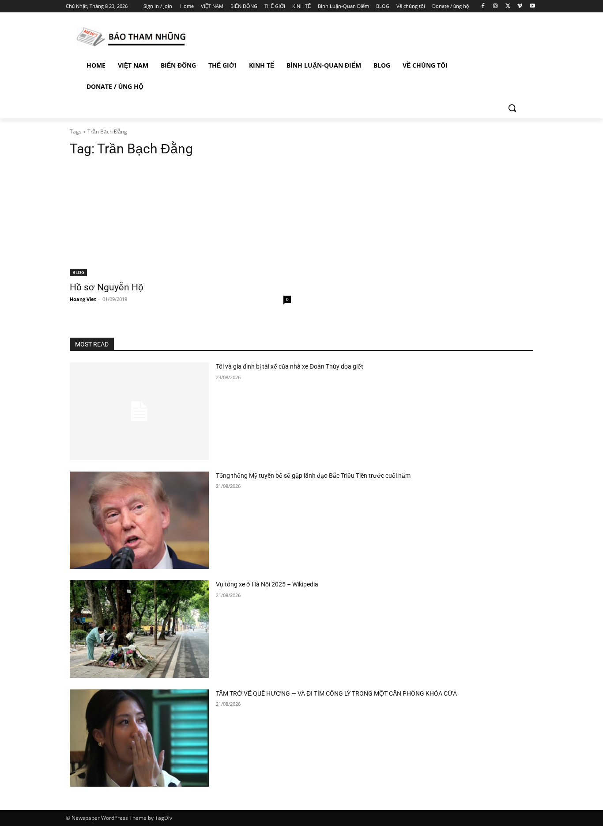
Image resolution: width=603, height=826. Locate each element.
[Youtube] (532, 6)
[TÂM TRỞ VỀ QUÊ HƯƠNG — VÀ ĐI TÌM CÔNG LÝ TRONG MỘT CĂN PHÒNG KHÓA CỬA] (139, 738)
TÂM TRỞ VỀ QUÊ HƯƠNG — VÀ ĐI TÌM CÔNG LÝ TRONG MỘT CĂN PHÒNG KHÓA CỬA (336, 693)
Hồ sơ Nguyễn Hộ (106, 287)
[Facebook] (483, 6)
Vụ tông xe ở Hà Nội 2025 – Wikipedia (267, 584)
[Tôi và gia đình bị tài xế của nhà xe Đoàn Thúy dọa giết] (139, 411)
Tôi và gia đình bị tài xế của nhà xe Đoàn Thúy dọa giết (289, 366)
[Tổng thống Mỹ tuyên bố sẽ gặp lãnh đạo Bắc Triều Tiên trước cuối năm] (139, 520)
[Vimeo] (520, 6)
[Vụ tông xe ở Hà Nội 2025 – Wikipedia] (139, 629)
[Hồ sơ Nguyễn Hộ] (180, 221)
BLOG (78, 272)
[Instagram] (495, 6)
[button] (512, 107)
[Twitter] (508, 6)
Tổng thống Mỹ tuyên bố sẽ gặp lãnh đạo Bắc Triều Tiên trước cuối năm (313, 475)
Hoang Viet (83, 299)
